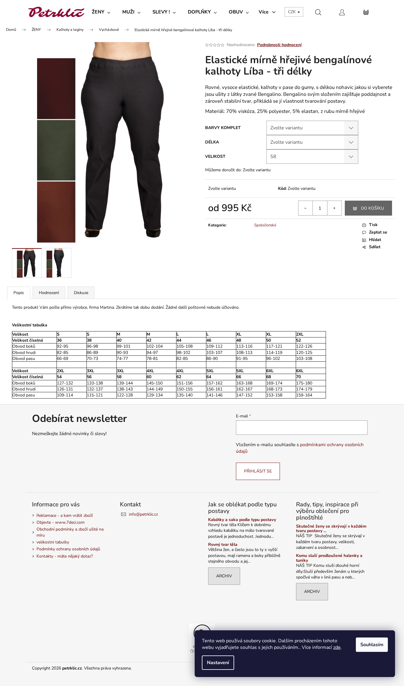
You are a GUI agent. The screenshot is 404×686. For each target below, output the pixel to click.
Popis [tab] (18, 293)
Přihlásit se (258, 471)
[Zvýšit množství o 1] (334, 208)
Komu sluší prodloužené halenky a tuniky (329, 558)
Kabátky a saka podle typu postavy (242, 519)
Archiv (224, 576)
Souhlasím (371, 644)
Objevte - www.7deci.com (60, 522)
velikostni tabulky (52, 542)
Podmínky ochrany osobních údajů (68, 549)
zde (337, 647)
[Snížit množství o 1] (305, 208)
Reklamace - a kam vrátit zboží (64, 515)
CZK (292, 12)
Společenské (265, 225)
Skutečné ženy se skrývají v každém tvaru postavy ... (331, 528)
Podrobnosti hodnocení (279, 45)
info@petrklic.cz (143, 514)
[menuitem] (101, 12)
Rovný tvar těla (222, 544)
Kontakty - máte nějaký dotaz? (64, 556)
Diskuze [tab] (81, 293)
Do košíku (372, 208)
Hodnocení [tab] (49, 293)
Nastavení (218, 662)
